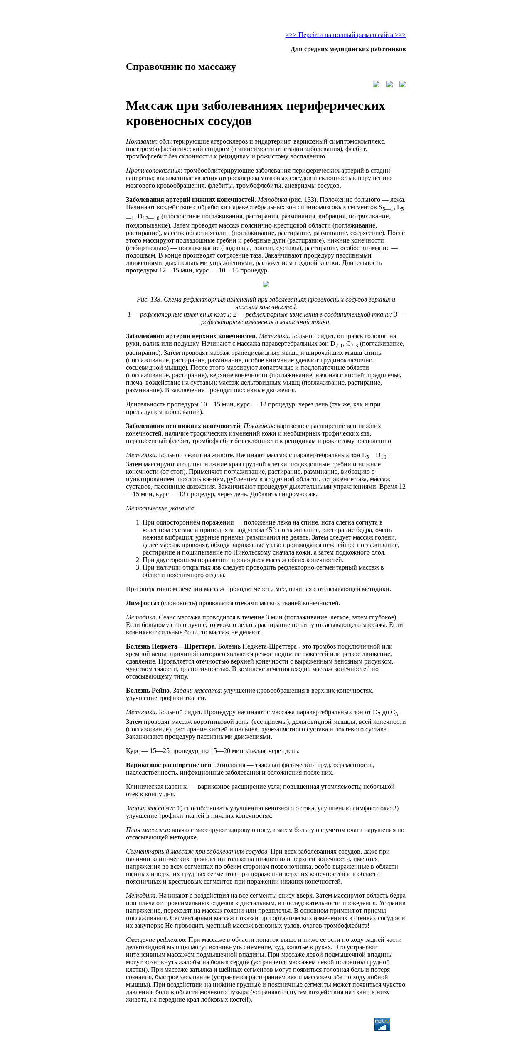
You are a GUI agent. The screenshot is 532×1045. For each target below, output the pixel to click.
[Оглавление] (389, 85)
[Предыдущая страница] (376, 85)
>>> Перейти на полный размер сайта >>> (346, 34)
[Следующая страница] (402, 85)
